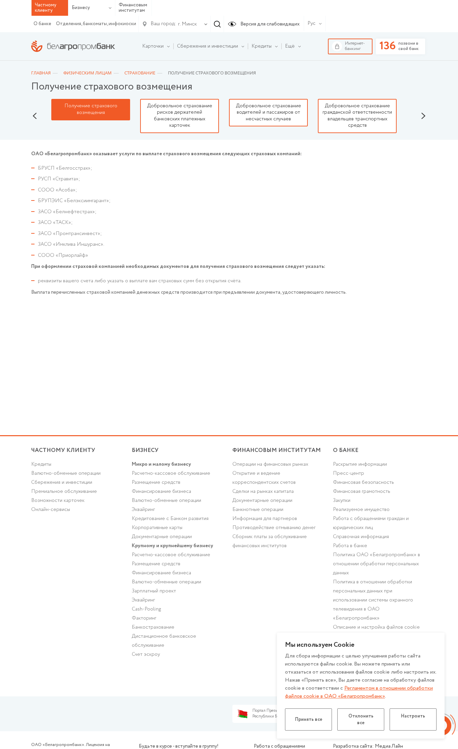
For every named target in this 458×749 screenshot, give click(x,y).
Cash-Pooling (146, 609)
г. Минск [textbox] (187, 24)
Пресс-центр (348, 473)
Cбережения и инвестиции (61, 482)
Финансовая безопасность (363, 482)
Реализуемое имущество (361, 509)
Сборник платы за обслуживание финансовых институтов (269, 541)
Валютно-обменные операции (66, 473)
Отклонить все (361, 719)
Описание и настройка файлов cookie (376, 627)
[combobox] (186, 24)
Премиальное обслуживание (64, 491)
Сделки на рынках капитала (263, 491)
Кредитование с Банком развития (170, 518)
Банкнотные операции (257, 509)
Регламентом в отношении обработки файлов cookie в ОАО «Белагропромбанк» (359, 692)
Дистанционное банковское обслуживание (164, 641)
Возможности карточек (57, 500)
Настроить (413, 716)
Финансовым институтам (133, 8)
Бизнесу (81, 7)
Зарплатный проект (154, 591)
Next (423, 116)
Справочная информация (361, 536)
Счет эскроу (146, 654)
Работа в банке (350, 546)
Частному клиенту (63, 450)
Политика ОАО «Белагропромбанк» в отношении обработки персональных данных (376, 564)
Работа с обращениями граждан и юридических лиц (371, 523)
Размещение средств (156, 482)
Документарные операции (162, 536)
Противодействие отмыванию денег (274, 527)
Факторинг (144, 618)
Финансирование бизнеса (161, 491)
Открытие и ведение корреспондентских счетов (264, 478)
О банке (42, 23)
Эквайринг (143, 509)
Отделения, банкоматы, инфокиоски (96, 23)
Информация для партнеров (264, 518)
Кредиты (41, 464)
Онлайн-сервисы (50, 509)
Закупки (341, 500)
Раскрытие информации (360, 464)
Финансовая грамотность (361, 491)
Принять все (308, 719)
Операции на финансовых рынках (270, 464)
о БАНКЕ (345, 450)
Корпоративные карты (157, 527)
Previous (34, 116)
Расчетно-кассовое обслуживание (171, 473)
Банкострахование (153, 627)
